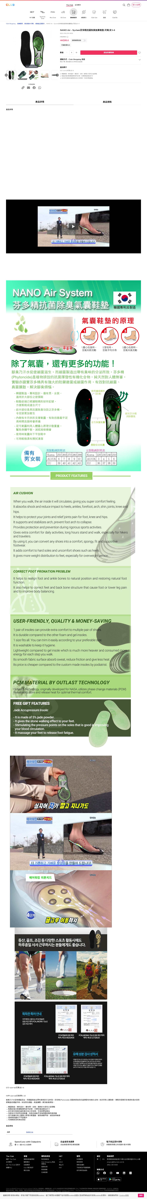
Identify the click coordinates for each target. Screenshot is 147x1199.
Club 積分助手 (28, 1168)
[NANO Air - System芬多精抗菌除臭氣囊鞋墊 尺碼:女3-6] (22, 75)
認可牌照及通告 (82, 1170)
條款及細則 (80, 1165)
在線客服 (44, 1172)
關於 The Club (11, 1159)
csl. (60, 1159)
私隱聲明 (80, 1159)
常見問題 (44, 1170)
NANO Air (29, 1132)
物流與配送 (45, 1159)
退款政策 (44, 1167)
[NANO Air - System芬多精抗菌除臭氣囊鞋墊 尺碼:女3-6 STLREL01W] (11, 75)
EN (103, 1159)
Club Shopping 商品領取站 (48, 1163)
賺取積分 (27, 1162)
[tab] (40, 102)
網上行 (61, 1165)
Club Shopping (10, 24)
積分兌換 (27, 1170)
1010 (61, 1162)
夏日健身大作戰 (29, 24)
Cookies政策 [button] (124, 1195)
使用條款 (80, 1162)
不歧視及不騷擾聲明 (83, 1168)
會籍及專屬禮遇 (29, 1159)
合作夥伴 (78, 5)
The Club (69, 5)
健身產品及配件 (40, 24)
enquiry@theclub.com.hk (115, 1162)
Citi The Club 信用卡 (13, 1165)
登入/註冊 (136, 5)
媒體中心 (9, 1168)
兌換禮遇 (27, 1165)
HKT (60, 1168)
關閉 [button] (140, 1195)
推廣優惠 (20, 24)
